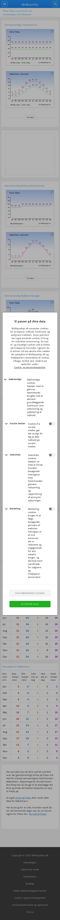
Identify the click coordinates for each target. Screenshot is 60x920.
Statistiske (15, 454)
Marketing (15, 508)
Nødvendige (15, 379)
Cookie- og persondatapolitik (29, 367)
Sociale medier (17, 423)
